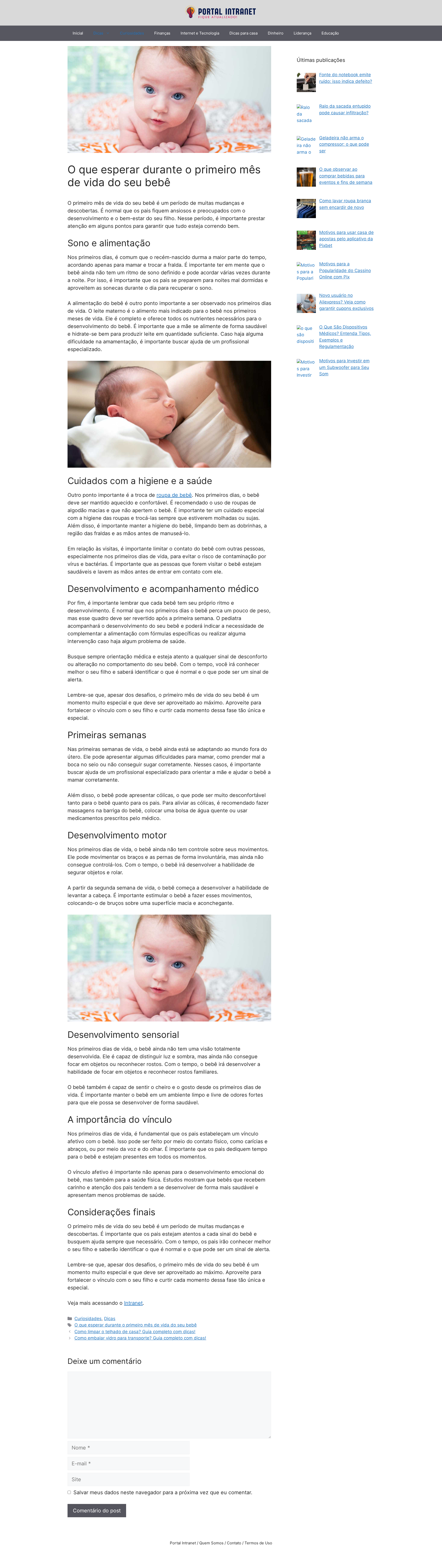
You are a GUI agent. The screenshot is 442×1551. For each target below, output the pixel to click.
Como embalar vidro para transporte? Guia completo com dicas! (140, 1338)
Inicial (78, 33)
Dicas (98, 33)
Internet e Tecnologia (200, 33)
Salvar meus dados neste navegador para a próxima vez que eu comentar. (162, 1492)
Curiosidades (132, 33)
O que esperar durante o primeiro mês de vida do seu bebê (135, 1325)
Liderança (302, 33)
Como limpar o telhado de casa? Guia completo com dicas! (134, 1331)
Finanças (162, 33)
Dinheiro (275, 33)
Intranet (133, 1303)
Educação (330, 33)
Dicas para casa (243, 33)
